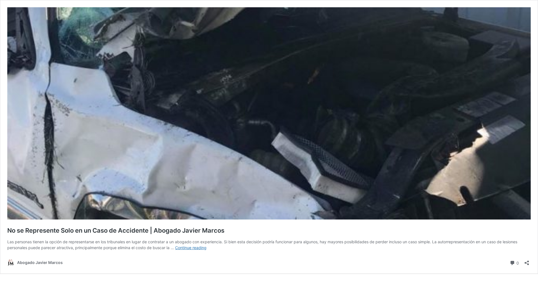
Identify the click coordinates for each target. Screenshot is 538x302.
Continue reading (191, 247)
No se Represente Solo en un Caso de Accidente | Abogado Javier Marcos (115, 230)
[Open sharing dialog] (527, 261)
